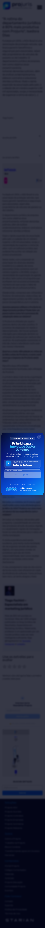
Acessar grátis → (22, 475)
